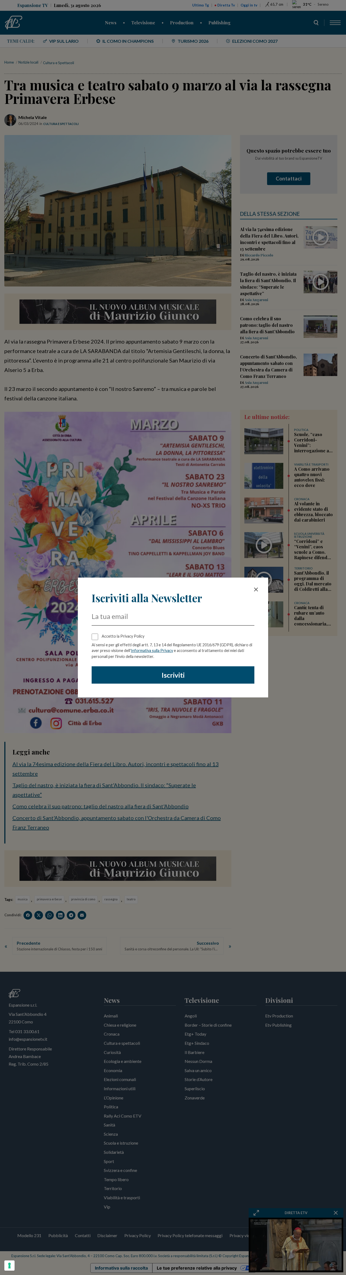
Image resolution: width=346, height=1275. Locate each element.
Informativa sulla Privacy (152, 650)
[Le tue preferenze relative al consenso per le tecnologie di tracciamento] (9, 1265)
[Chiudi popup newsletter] (256, 589)
